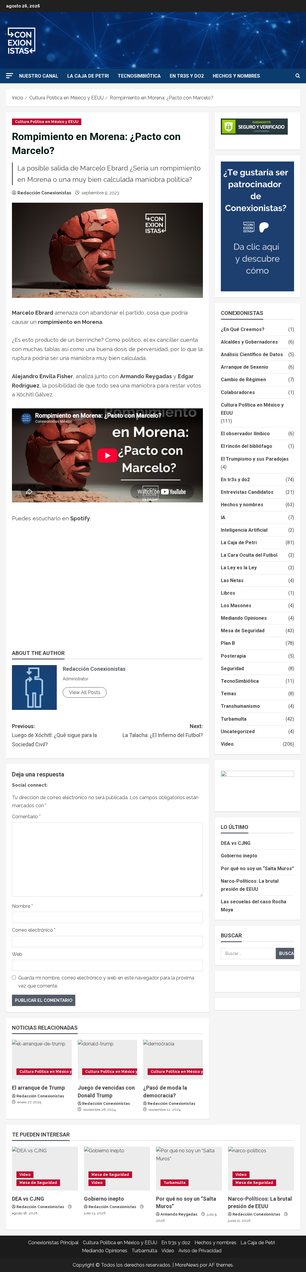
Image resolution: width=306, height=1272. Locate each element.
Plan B (228, 643)
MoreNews (187, 1265)
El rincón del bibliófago (246, 446)
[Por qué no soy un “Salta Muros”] (189, 1169)
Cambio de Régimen (243, 379)
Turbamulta (234, 719)
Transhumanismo (240, 706)
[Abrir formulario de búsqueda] (298, 76)
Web (17, 954)
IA (223, 517)
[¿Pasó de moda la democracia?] (173, 1059)
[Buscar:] (248, 953)
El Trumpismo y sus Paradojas (255, 459)
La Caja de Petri (88, 76)
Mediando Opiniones (244, 618)
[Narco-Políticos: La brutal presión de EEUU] (261, 1169)
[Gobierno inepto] (117, 1169)
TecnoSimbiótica (139, 76)
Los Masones (236, 605)
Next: (163, 731)
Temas (228, 693)
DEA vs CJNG (235, 843)
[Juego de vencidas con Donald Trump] (107, 1059)
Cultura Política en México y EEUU (46, 122)
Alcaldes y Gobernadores (249, 342)
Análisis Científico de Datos (252, 354)
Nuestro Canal (38, 76)
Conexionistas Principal (53, 1242)
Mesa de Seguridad (242, 630)
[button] (9, 75)
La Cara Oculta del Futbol (249, 555)
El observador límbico (245, 433)
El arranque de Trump (38, 1088)
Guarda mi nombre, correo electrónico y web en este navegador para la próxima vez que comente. (106, 982)
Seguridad (232, 668)
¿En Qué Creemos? (242, 329)
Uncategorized (238, 731)
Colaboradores (238, 392)
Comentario (26, 816)
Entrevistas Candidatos (247, 492)
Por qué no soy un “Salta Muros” (257, 868)
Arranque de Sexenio (244, 367)
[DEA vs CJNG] (45, 1169)
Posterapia (233, 656)
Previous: (54, 735)
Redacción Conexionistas (44, 192)
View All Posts (84, 692)
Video (227, 744)
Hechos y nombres (236, 76)
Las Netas (232, 580)
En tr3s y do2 (187, 76)
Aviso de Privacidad (199, 1250)
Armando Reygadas (179, 1214)
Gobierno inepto (239, 856)
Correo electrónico (34, 930)
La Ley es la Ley (239, 567)
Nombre (22, 906)
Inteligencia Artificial (244, 530)
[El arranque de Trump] (42, 1059)
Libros (228, 593)
